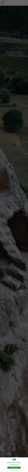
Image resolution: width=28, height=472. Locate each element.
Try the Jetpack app (14, 467)
